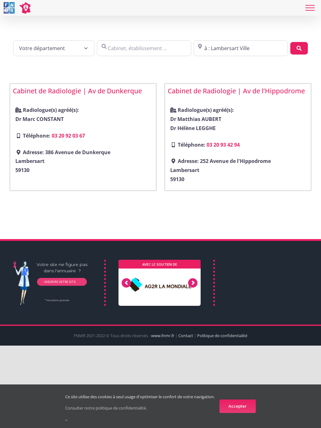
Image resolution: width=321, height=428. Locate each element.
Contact (185, 335)
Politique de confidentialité (222, 335)
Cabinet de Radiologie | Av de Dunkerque (77, 90)
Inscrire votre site (59, 282)
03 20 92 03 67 (68, 135)
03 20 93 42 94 (223, 144)
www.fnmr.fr (162, 335)
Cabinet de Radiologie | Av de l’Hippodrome (236, 90)
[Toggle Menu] (310, 8)
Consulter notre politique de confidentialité (105, 408)
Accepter (238, 406)
